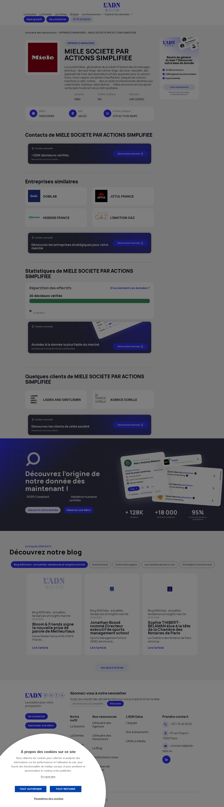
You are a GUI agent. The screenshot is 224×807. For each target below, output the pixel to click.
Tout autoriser (31, 789)
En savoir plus (48, 776)
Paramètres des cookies (48, 798)
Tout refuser (65, 789)
